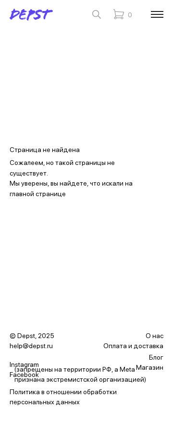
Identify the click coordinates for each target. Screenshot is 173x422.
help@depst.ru (31, 346)
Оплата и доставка (133, 346)
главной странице (38, 194)
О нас (154, 336)
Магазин (149, 367)
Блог (156, 357)
